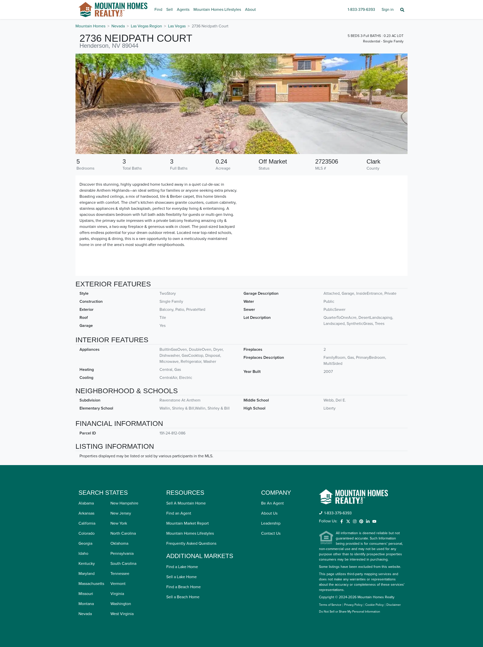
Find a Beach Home (183, 586)
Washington (120, 603)
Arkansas (86, 513)
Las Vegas (177, 26)
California (86, 523)
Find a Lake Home (182, 566)
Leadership (270, 523)
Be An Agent (272, 503)
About (250, 9)
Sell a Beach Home (182, 597)
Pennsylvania (122, 553)
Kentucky (86, 563)
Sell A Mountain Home (186, 503)
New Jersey (120, 513)
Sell (169, 9)
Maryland (86, 573)
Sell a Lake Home (181, 576)
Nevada (118, 26)
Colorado (86, 533)
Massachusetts (91, 583)
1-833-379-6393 (361, 9)
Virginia (117, 593)
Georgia (85, 543)
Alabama (86, 503)
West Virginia (122, 613)
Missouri (85, 593)
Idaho (83, 553)
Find (158, 9)
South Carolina (123, 563)
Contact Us (270, 533)
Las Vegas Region (146, 26)
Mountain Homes (90, 26)
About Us (269, 513)
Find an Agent (178, 513)
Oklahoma (119, 543)
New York (118, 523)
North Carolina (123, 533)
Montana (86, 603)
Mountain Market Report (187, 523)
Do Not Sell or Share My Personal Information (349, 612)
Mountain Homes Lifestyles (217, 9)
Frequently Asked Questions (191, 543)
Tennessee (119, 573)
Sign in (388, 9)
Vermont (118, 583)
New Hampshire (124, 503)
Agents (183, 9)
